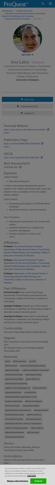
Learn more (31, 476)
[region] (27, 475)
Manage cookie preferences (17, 481)
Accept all (38, 481)
